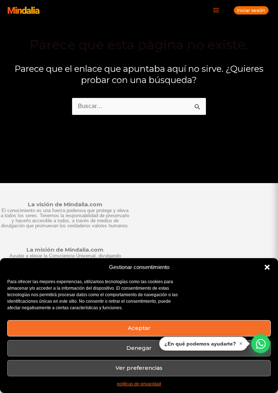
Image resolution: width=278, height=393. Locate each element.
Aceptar (139, 327)
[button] (267, 267)
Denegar (139, 347)
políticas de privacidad (139, 383)
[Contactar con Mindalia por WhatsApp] (260, 343)
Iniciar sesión (251, 10)
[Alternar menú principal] (216, 10)
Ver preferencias (139, 367)
